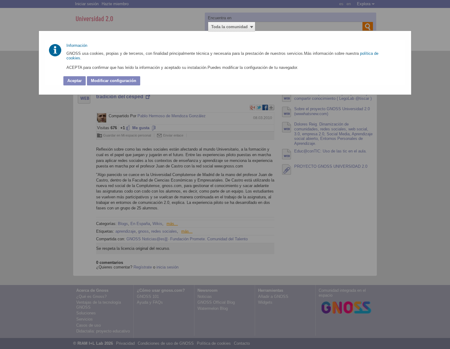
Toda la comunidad (229, 26)
